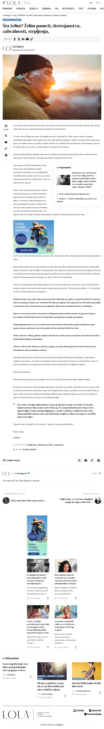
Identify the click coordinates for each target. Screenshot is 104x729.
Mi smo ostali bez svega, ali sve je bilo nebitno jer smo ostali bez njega (50, 686)
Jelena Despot (47, 694)
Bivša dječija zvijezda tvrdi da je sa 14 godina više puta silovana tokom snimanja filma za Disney (66, 579)
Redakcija (11, 675)
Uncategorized (78, 679)
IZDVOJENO (16, 19)
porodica (49, 444)
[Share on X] (19, 39)
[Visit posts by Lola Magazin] (7, 48)
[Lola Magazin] (19, 3)
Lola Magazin (18, 46)
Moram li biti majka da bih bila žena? (86, 684)
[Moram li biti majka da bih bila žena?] (86, 671)
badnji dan (31, 444)
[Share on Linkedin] (23, 39)
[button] (5, 3)
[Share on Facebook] (15, 39)
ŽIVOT (40, 679)
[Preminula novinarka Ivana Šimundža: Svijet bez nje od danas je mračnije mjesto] (38, 565)
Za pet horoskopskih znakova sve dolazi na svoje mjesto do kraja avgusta (64, 625)
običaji (41, 444)
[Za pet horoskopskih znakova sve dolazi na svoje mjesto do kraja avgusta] (66, 612)
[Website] (99, 473)
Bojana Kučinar (30, 449)
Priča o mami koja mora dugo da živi (74, 194)
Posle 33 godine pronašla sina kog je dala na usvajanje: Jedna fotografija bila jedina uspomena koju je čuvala (38, 627)
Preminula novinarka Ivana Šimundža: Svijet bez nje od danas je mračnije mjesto (36, 579)
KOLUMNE (60, 676)
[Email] (27, 39)
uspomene (59, 444)
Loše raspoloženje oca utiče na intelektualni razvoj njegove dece (15, 667)
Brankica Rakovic (84, 691)
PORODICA (7, 19)
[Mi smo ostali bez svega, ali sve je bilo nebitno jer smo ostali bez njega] (52, 671)
